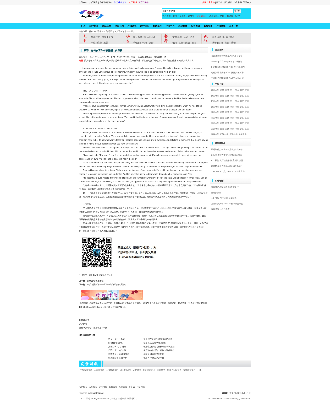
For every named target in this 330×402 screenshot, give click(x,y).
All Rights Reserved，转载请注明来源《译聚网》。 (114, 398)
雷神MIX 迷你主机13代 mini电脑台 (227, 166)
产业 (93, 42)
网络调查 (140, 386)
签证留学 (137, 37)
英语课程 (217, 37)
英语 (186, 37)
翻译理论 (144, 25)
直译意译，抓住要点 (220, 209)
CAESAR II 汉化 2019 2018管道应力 (228, 171)
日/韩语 (143, 42)
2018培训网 (125, 370)
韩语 (227, 42)
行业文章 (106, 25)
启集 (199, 370)
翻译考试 (215, 134)
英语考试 (215, 90)
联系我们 (93, 386)
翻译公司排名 (179, 16)
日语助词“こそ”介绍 (117, 350)
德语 (151, 42)
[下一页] (88, 275)
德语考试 (215, 107)
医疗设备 (208, 25)
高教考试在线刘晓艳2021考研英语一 (228, 56)
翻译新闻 (93, 25)
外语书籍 (119, 25)
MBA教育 (137, 370)
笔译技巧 (95, 37)
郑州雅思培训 (149, 370)
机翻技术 (157, 25)
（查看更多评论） (99, 327)
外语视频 (221, 25)
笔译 (146, 37)
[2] (83, 275)
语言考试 (215, 129)
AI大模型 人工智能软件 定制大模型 (227, 160)
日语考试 (215, 101)
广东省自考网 (86, 370)
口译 (152, 37)
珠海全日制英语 (174, 370)
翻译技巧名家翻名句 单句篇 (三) (225, 187)
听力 (232, 90)
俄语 (174, 42)
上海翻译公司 (112, 370)
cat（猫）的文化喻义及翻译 (223, 198)
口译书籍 (224, 134)
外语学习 (170, 25)
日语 (193, 42)
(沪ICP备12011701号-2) (240, 393)
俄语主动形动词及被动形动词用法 (159, 346)
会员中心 (83, 2)
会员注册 (93, 2)
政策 (105, 42)
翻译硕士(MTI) (233, 16)
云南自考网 (99, 370)
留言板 (219, 2)
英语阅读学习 (122, 31)
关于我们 (83, 386)
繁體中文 (247, 2)
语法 (227, 90)
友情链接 (123, 386)
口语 (247, 90)
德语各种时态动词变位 (154, 358)
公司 (104, 37)
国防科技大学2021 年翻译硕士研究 (227, 203)
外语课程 (132, 25)
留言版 (132, 386)
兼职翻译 (182, 25)
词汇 (242, 90)
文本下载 (233, 25)
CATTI (191, 16)
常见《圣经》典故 (116, 339)
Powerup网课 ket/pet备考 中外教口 (227, 61)
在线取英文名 (189, 370)
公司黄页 (195, 25)
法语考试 (215, 118)
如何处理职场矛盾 (95, 281)
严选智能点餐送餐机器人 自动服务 (227, 149)
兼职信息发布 (106, 2)
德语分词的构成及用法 (154, 354)
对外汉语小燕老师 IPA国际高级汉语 (227, 72)
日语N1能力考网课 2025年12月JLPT (228, 67)
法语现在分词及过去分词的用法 (158, 339)
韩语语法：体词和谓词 (118, 354)
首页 (91, 31)
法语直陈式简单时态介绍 (155, 343)
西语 (181, 42)
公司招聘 (103, 386)
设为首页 (228, 2)
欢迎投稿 (113, 386)
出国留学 (161, 370)
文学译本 (177, 37)
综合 (99, 42)
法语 (192, 37)
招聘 (222, 16)
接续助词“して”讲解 (117, 346)
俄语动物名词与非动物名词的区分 (159, 350)
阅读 (222, 90)
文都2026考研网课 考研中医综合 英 (227, 78)
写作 (237, 90)
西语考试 (215, 123)
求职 (135, 42)
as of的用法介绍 (115, 343)
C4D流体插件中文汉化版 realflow (226, 155)
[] (80, 275)
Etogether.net (96, 393)
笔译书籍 (233, 134)
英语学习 (110, 31)
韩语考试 (215, 112)
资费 (110, 37)
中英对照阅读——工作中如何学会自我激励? (107, 284)
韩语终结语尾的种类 (117, 358)
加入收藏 (238, 2)
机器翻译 (213, 16)
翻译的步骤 (216, 192)
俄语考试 (215, 96)
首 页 (83, 25)
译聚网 (225, 393)
